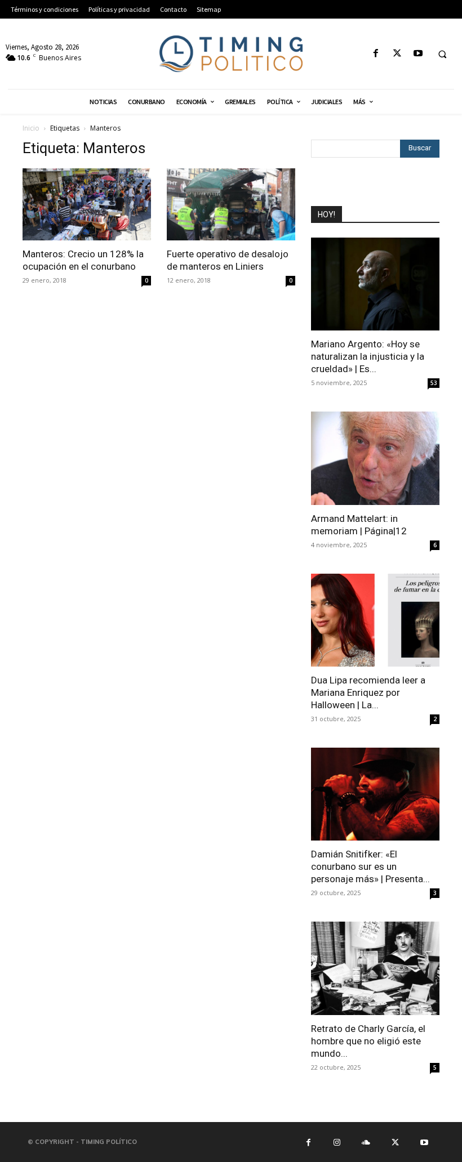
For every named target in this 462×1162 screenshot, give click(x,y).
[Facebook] (376, 53)
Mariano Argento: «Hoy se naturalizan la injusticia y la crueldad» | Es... (367, 356)
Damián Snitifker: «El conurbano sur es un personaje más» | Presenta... (370, 866)
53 (433, 383)
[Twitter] (397, 53)
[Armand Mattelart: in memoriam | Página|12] (375, 458)
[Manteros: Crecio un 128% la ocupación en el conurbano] (87, 204)
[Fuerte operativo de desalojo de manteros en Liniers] (231, 204)
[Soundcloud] (366, 1142)
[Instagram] (337, 1142)
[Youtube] (417, 53)
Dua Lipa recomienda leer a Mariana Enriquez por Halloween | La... (368, 692)
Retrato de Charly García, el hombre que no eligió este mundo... (368, 1041)
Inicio (31, 128)
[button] (442, 54)
